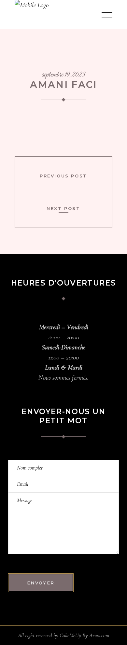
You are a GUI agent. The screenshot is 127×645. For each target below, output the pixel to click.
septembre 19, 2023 (63, 75)
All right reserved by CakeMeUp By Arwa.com (63, 635)
